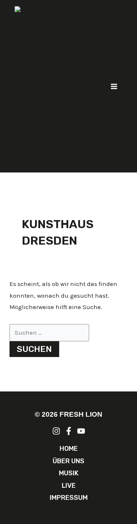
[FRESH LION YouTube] (81, 431)
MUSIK (69, 473)
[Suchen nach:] (49, 332)
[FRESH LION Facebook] (69, 431)
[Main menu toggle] (114, 86)
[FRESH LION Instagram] (56, 431)
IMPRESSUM (69, 498)
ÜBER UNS (68, 461)
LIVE (69, 486)
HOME (69, 449)
